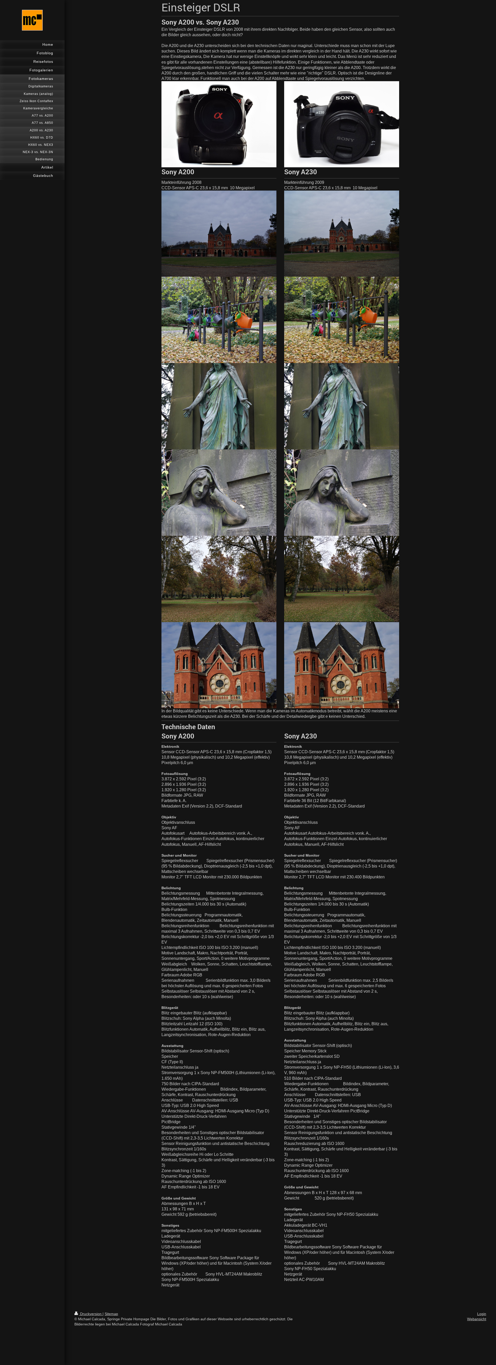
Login (481, 1314)
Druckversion (91, 1314)
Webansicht (476, 1319)
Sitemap (111, 1314)
